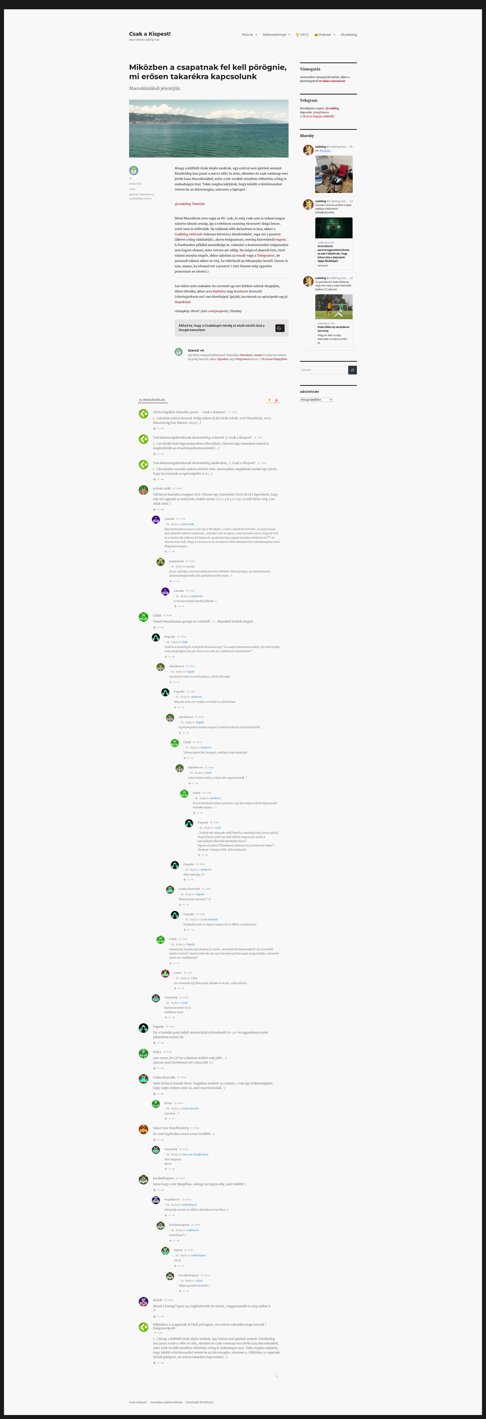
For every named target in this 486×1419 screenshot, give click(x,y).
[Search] (352, 370)
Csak (132, 189)
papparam (197, 596)
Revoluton (241, 291)
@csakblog (332, 108)
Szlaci (199, 1280)
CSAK (184, 642)
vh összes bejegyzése (274, 359)
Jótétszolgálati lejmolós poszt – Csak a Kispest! (189, 412)
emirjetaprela (218, 311)
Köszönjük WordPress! (200, 1402)
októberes (196, 697)
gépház (134, 194)
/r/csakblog (349, 34)
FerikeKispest (189, 1204)
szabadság (135, 198)
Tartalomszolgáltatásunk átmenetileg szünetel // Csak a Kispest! (202, 437)
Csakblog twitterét (189, 234)
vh (130, 178)
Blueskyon (246, 355)
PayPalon (219, 291)
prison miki (187, 524)
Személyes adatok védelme (167, 1402)
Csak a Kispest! (150, 34)
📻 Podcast (322, 34)
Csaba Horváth (209, 919)
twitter (148, 198)
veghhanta (172, 1199)
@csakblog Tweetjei (190, 204)
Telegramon (242, 359)
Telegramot (266, 255)
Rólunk (247, 34)
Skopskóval (182, 302)
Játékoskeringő (274, 34)
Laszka (190, 566)
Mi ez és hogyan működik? (319, 116)
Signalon (222, 359)
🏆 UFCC (302, 34)
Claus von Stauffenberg (171, 1128)
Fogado (190, 671)
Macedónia (147, 194)
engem (280, 239)
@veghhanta (321, 112)
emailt (241, 255)
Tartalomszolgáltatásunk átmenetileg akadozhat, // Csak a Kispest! (204, 463)
